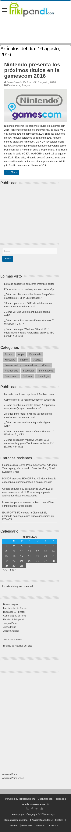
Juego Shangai (11, 631)
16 (14, 556)
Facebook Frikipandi (13, 619)
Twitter (13, 825)
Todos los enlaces (12, 639)
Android (9, 354)
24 (21, 560)
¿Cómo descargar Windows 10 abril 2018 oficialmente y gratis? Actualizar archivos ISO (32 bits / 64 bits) (29, 332)
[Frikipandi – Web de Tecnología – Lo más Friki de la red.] (35, 8)
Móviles (46, 365)
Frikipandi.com (27, 799)
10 (21, 551)
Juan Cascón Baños (19, 82)
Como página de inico (14, 615)
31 (21, 565)
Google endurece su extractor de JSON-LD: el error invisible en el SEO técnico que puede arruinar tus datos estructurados (27, 492)
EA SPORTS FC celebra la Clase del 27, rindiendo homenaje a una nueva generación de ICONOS (28, 516)
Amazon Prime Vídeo (13, 778)
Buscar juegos (10, 604)
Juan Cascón (45, 799)
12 (37, 551)
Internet (24, 359)
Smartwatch (11, 376)
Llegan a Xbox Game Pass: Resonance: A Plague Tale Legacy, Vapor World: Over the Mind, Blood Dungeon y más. (29, 468)
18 (29, 556)
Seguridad (28, 370)
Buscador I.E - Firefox (14, 612)
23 (14, 560)
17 (21, 556)
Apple (21, 354)
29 (6, 565)
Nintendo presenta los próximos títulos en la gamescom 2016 (32, 70)
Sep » (13, 569)
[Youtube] (41, 808)
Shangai (50, 814)
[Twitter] (36, 808)
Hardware (10, 359)
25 (29, 560)
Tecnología (43, 376)
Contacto (54, 825)
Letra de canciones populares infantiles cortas (29, 283)
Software (28, 376)
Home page (18, 814)
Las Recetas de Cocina (15, 608)
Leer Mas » (11, 172)
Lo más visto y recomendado (21, 365)
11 (29, 551)
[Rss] (27, 808)
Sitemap (40, 825)
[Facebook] (32, 808)
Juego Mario (9, 627)
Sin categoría (46, 370)
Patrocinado (11, 370)
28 (53, 560)
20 (45, 556)
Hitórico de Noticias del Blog (17, 645)
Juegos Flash (10, 623)
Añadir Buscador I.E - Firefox (47, 820)
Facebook (26, 825)
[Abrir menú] (5, 10)
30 (14, 565)
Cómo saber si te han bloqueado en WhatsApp (29, 289)
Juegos (26, 85)
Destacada (13, 85)
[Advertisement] (30, 210)
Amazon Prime (9, 774)
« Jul (5, 569)
